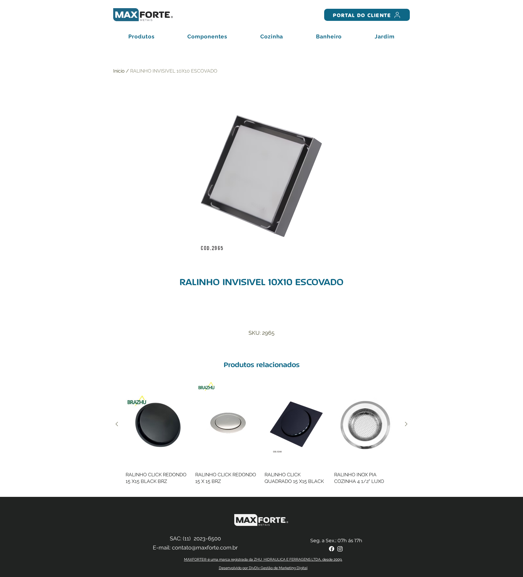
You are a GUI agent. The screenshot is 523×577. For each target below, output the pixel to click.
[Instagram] (340, 548)
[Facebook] (331, 548)
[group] (261, 437)
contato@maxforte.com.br (205, 547)
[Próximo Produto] (406, 424)
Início (119, 71)
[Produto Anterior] (116, 424)
